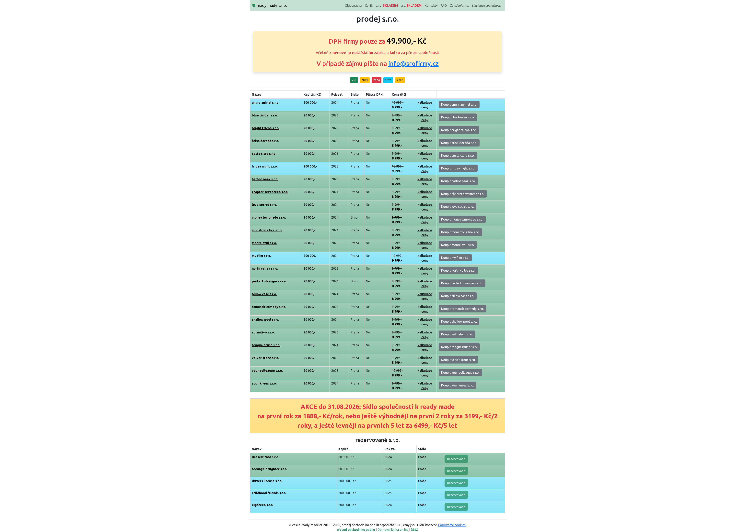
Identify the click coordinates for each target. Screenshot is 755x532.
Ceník (369, 5)
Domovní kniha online (393, 529)
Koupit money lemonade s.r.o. (462, 219)
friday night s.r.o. (265, 166)
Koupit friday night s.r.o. (458, 168)
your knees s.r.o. (264, 383)
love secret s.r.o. (264, 204)
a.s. (411, 5)
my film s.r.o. (261, 255)
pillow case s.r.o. (264, 294)
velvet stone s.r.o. (265, 358)
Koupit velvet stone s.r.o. (458, 360)
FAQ (444, 5)
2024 (376, 80)
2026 (400, 80)
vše (354, 80)
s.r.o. (387, 5)
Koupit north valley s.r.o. (458, 270)
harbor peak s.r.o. (265, 179)
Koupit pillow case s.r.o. (457, 296)
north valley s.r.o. (265, 268)
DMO (414, 529)
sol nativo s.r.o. (263, 332)
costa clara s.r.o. (264, 153)
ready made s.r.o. (271, 5)
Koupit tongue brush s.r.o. (459, 347)
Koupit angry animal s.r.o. (459, 104)
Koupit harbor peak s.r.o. (458, 181)
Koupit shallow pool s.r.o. (459, 321)
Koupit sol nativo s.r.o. (457, 334)
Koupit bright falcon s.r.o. (459, 130)
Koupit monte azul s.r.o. (457, 245)
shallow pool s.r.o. (265, 319)
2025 (388, 80)
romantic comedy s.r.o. (269, 307)
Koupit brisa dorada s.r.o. (459, 143)
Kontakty (431, 5)
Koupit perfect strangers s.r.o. (462, 283)
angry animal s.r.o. (265, 102)
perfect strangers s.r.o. (269, 281)
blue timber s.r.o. (265, 115)
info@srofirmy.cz (413, 63)
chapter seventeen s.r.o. (270, 192)
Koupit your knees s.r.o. (457, 385)
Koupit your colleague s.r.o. (460, 372)
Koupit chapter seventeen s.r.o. (462, 194)
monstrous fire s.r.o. (267, 230)
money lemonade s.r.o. (269, 217)
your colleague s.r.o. (267, 370)
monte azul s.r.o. (264, 243)
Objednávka (353, 5)
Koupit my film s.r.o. (455, 257)
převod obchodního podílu (356, 529)
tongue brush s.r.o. (266, 345)
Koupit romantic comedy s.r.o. (462, 308)
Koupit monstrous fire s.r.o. (460, 232)
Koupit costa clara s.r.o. (457, 155)
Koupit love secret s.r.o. (457, 206)
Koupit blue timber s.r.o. (457, 117)
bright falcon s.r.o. (265, 128)
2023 (365, 80)
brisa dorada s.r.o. (265, 141)
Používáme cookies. (452, 525)
